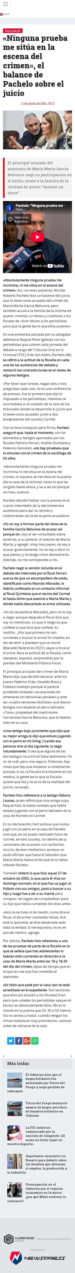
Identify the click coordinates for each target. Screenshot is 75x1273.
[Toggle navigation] (5, 4)
